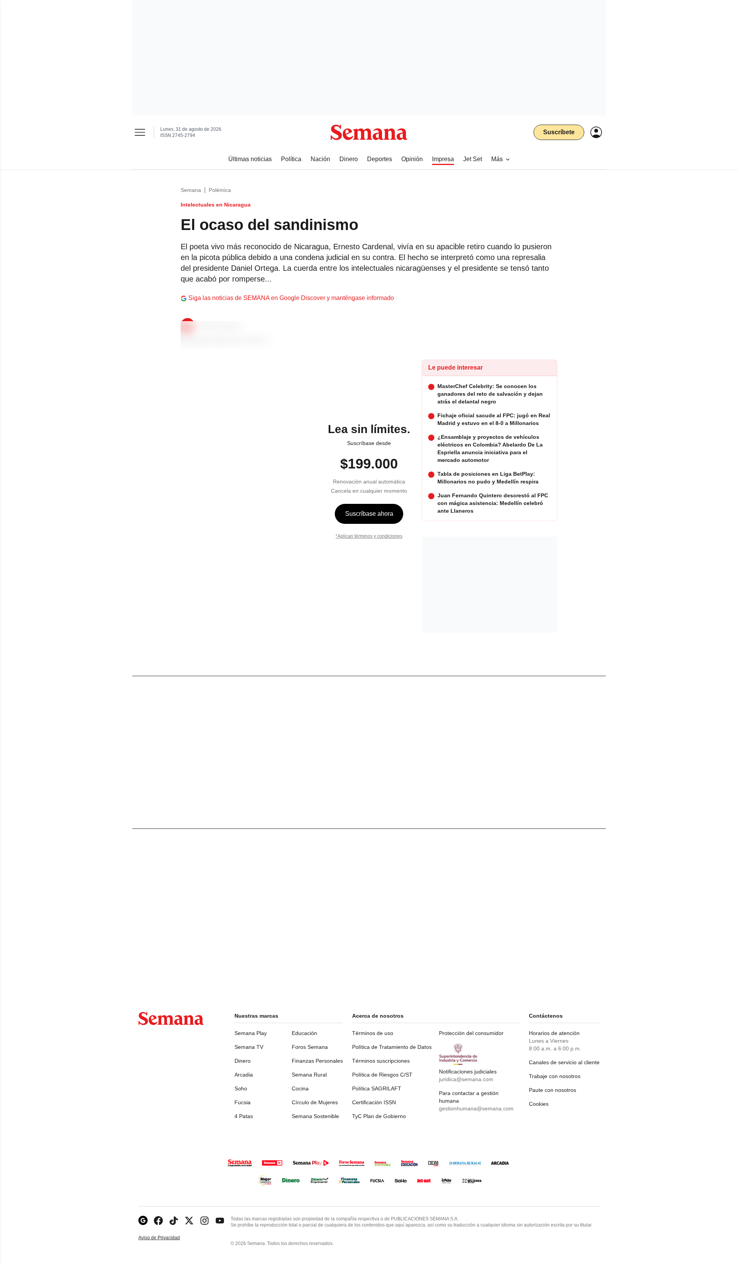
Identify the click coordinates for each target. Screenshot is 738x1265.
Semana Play (250, 1033)
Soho (240, 1088)
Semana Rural (309, 1075)
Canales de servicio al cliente (564, 1062)
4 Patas (243, 1116)
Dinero (242, 1061)
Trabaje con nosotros (554, 1076)
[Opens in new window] (158, 1220)
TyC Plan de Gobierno (379, 1116)
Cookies (539, 1104)
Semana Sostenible (315, 1116)
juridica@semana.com (466, 1079)
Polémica (220, 190)
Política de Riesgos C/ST (382, 1075)
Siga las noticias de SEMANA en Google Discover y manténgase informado (291, 298)
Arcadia (243, 1075)
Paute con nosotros (552, 1090)
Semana (191, 190)
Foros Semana (310, 1047)
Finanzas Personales (317, 1061)
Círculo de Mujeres (315, 1102)
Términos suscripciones (381, 1061)
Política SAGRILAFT (376, 1088)
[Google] (143, 1220)
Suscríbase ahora (369, 513)
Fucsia (242, 1102)
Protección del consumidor (471, 1033)
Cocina (300, 1088)
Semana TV (248, 1047)
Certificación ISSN (374, 1102)
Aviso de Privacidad (167, 1238)
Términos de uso (372, 1033)
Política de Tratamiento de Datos (392, 1047)
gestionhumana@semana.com (476, 1108)
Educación (304, 1033)
